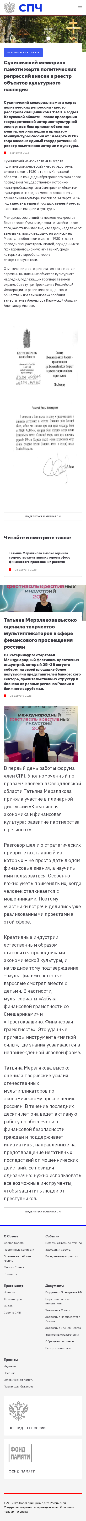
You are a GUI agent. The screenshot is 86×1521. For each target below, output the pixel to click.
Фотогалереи (13, 1299)
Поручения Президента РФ (63, 1292)
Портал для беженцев (18, 1386)
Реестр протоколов (58, 1348)
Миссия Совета (14, 1267)
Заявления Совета (57, 1310)
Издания (10, 1366)
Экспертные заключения (62, 1334)
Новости (9, 1292)
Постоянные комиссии (19, 1249)
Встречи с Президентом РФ (63, 1243)
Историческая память (23, 52)
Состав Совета (14, 1243)
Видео (8, 1306)
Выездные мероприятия (61, 1256)
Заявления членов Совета (63, 1328)
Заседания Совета (57, 1249)
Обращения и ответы (59, 1341)
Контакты (10, 1274)
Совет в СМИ (12, 1312)
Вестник (9, 1373)
